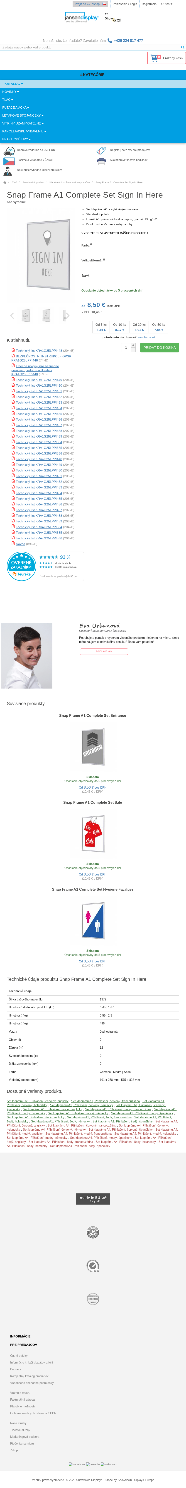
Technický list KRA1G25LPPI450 (39, 385)
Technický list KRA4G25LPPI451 (39, 476)
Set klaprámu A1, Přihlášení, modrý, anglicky (52, 1109)
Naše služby (18, 1423)
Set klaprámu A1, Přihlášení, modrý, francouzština (118, 1109)
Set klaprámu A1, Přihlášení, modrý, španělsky (142, 1113)
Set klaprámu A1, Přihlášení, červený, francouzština (105, 1101)
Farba (85, 245)
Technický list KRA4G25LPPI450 (39, 470)
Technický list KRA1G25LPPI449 (39, 380)
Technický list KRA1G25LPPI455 (39, 414)
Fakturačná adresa (22, 1399)
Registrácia (149, 4)
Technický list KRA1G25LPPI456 (39, 419)
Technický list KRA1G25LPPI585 (39, 448)
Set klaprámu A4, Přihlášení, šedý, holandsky (126, 1142)
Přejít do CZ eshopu (88, 4)
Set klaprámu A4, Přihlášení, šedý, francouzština (61, 1142)
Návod (20, 544)
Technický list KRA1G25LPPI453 (39, 402)
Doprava (15, 1369)
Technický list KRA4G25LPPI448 (39, 459)
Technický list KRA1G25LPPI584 (39, 442)
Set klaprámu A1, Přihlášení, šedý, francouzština (99, 1117)
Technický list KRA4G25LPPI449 (39, 464)
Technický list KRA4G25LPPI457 (39, 510)
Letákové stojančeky (22, 115)
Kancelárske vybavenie (23, 131)
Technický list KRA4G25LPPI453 (39, 487)
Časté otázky (19, 1355)
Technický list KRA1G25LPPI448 (39, 350)
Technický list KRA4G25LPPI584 (39, 527)
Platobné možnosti (22, 1406)
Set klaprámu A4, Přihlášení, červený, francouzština (82, 1125)
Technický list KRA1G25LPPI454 (39, 408)
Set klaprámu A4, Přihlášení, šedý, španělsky (80, 1146)
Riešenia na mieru (22, 1443)
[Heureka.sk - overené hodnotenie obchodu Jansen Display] (45, 580)
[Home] (4, 182)
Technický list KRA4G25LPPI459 (39, 521)
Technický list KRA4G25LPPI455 (39, 498)
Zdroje (14, 1450)
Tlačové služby (20, 1430)
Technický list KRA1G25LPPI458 (39, 431)
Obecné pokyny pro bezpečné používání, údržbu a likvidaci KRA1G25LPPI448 (35, 370)
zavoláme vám (147, 337)
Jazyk (85, 275)
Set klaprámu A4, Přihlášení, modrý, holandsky (145, 1133)
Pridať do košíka (160, 347)
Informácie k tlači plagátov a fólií (31, 1362)
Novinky (9, 91)
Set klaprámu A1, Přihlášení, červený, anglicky (38, 1101)
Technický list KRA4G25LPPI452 (39, 481)
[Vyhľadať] (182, 47)
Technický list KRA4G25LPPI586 (39, 538)
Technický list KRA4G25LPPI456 (39, 504)
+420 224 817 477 (128, 41)
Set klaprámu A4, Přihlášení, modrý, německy (37, 1137)
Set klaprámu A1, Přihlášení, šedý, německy (60, 1121)
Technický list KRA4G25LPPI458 (39, 515)
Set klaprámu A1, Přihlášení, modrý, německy (78, 1113)
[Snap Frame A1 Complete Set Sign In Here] (25, 315)
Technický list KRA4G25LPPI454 (39, 493)
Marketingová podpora (24, 1436)
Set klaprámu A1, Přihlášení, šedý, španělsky (123, 1121)
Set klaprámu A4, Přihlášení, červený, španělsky (120, 1129)
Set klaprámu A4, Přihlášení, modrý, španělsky (101, 1137)
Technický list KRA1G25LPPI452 (39, 397)
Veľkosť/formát (91, 260)
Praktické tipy (15, 139)
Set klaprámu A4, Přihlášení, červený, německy (54, 1129)
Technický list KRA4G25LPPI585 (39, 532)
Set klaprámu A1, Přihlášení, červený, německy (81, 1105)
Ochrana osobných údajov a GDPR (33, 1413)
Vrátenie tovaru (20, 1393)
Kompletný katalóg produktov (29, 1376)
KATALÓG (13, 84)
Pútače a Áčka (14, 107)
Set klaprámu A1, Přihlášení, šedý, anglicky (35, 1117)
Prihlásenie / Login (125, 4)
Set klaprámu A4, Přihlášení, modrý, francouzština (78, 1133)
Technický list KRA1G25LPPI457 (39, 425)
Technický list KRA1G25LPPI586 (39, 453)
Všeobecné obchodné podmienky (32, 1383)
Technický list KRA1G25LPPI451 (39, 391)
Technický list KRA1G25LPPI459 (39, 436)
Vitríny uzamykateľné (22, 123)
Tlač (6, 99)
